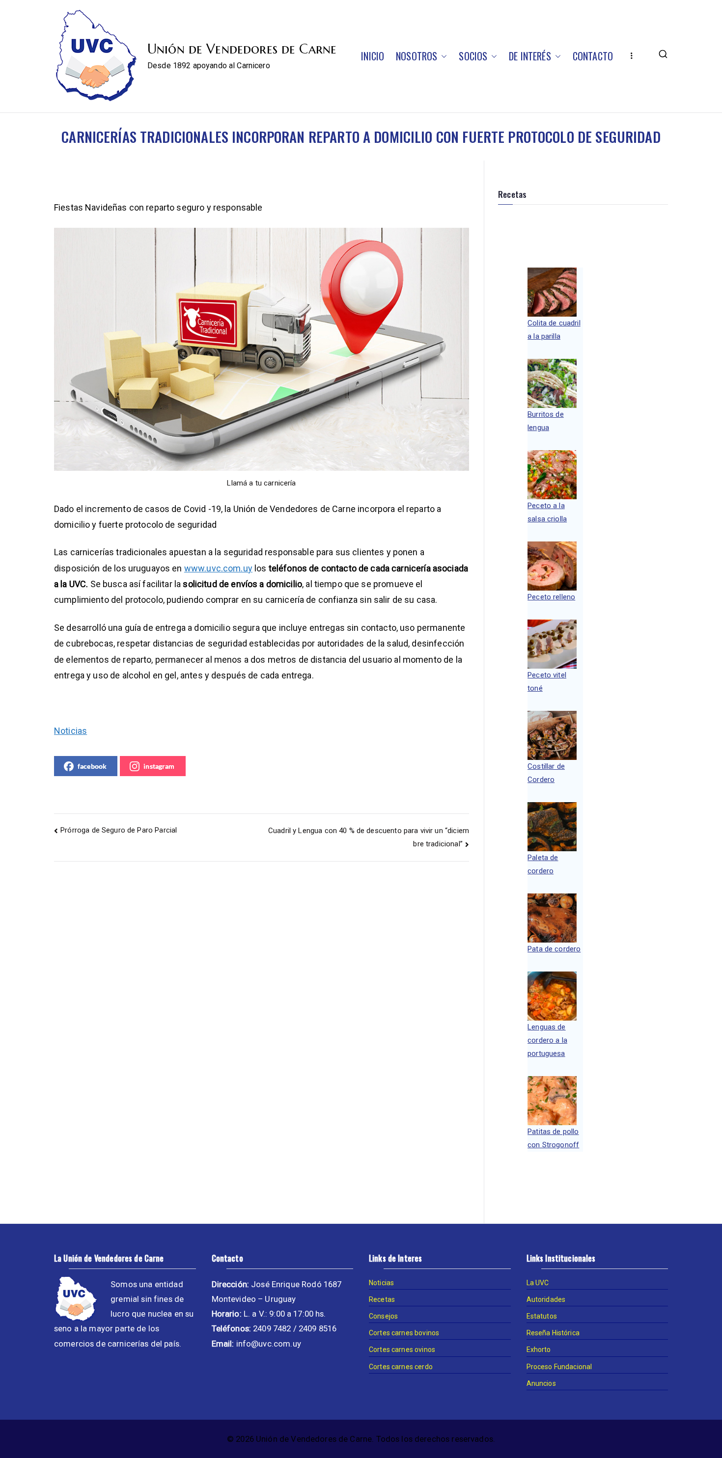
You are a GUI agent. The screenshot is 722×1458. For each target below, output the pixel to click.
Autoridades (546, 1299)
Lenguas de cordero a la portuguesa (547, 1040)
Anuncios (541, 1383)
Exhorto (539, 1349)
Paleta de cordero (543, 864)
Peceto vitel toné (547, 682)
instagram (158, 766)
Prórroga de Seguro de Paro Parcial (118, 830)
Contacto (593, 56)
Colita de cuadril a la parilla (554, 330)
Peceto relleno (551, 597)
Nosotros (416, 56)
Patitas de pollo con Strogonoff (553, 1138)
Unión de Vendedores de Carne (241, 49)
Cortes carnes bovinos (404, 1333)
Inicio (372, 56)
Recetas (382, 1299)
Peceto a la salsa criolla (547, 512)
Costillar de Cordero (546, 773)
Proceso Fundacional (559, 1367)
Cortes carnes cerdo (401, 1367)
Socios (473, 56)
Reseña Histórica (553, 1333)
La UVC (538, 1283)
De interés (530, 56)
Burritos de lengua (546, 421)
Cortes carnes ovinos (402, 1349)
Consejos (383, 1316)
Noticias (70, 731)
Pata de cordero (554, 949)
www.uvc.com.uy (218, 568)
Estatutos (542, 1316)
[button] (442, 56)
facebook (92, 766)
